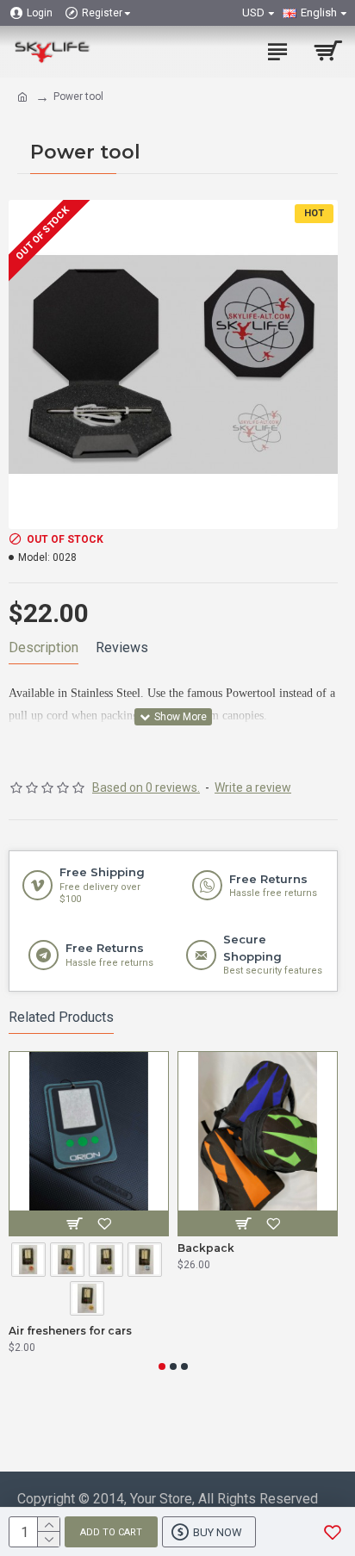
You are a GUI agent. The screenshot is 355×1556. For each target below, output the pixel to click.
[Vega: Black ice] (147, 1261)
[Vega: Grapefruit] (30, 1261)
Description (43, 647)
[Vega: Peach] (89, 1299)
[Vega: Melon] (69, 1261)
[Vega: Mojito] (108, 1261)
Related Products (61, 1017)
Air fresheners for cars (70, 1330)
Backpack (206, 1248)
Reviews (122, 647)
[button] (162, 1366)
